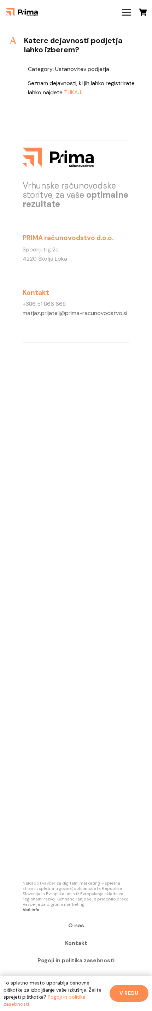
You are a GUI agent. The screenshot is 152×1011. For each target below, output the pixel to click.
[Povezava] (22, 12)
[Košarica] (143, 12)
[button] (76, 45)
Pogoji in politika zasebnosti (76, 960)
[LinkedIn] (100, 12)
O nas (76, 925)
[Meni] (126, 12)
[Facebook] (81, 12)
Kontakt (76, 943)
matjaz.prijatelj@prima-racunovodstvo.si (75, 313)
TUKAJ (72, 92)
